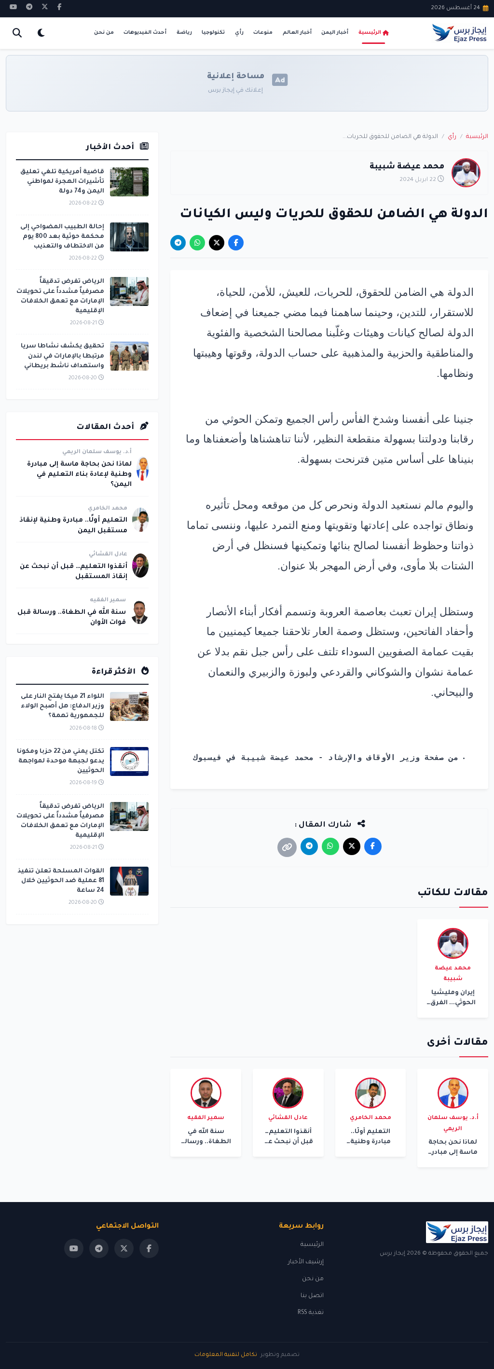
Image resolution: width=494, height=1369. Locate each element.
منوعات (263, 33)
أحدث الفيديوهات (145, 33)
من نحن (104, 33)
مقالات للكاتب (452, 893)
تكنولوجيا (213, 33)
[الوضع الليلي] (41, 33)
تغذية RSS (311, 1313)
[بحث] (17, 33)
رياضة (184, 33)
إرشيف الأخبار (306, 1262)
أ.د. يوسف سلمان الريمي (97, 452)
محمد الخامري (107, 509)
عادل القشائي (108, 555)
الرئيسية (369, 33)
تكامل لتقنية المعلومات (225, 1355)
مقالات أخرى (457, 1043)
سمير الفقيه (108, 600)
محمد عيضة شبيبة (407, 167)
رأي (239, 33)
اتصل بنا (312, 1296)
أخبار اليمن (334, 33)
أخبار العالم (297, 33)
